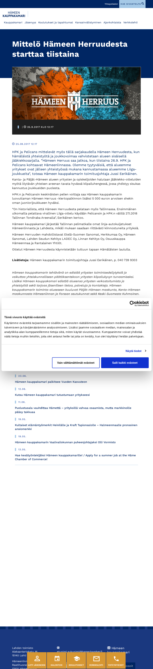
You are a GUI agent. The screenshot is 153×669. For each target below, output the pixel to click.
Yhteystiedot (111, 4)
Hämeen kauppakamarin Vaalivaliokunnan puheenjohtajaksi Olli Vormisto (65, 442)
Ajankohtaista (112, 22)
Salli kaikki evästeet (125, 362)
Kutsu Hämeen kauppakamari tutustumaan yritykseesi (52, 395)
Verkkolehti (130, 22)
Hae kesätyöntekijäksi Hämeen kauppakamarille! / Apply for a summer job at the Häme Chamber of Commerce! (75, 457)
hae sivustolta (131, 4)
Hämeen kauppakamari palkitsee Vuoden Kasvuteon (51, 381)
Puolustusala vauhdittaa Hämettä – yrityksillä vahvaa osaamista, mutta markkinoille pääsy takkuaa (73, 410)
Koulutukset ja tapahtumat (55, 22)
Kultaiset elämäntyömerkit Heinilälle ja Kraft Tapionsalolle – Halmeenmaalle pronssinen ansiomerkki (76, 427)
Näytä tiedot (133, 350)
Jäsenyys (30, 22)
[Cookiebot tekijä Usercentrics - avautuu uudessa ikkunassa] (132, 303)
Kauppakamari (13, 22)
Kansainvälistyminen (88, 22)
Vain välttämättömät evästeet (75, 362)
